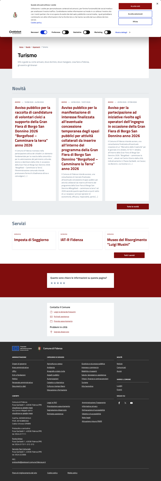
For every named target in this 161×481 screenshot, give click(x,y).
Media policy (72, 472)
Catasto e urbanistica (55, 382)
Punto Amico (17, 438)
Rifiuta (135, 21)
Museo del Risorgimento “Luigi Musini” (127, 242)
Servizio (17, 234)
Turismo (85, 382)
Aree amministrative (20, 367)
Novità (28, 47)
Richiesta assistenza (55, 413)
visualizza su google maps (22, 407)
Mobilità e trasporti (89, 371)
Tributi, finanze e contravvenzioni (95, 378)
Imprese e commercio (90, 367)
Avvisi (119, 371)
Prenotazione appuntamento (58, 406)
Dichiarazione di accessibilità (93, 410)
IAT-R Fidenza (72, 239)
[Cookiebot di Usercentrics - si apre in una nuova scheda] (15, 32)
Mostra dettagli (121, 32)
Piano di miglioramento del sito (24, 472)
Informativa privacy (89, 406)
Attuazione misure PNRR (92, 421)
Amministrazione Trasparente (94, 402)
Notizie (119, 363)
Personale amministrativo (22, 382)
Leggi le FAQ (52, 402)
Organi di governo (19, 363)
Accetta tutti (135, 6)
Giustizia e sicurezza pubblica (93, 363)
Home (21, 47)
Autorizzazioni (52, 378)
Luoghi (119, 385)
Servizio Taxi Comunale (21, 449)
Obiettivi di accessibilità (91, 413)
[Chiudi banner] (157, 3)
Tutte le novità (133, 206)
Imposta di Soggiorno (31, 239)
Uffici (14, 371)
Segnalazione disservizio (56, 410)
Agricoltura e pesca (54, 363)
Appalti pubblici (53, 375)
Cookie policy (36, 22)
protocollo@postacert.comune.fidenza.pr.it (29, 462)
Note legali (86, 417)
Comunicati (121, 367)
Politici (15, 378)
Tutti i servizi (129, 255)
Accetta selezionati (135, 14)
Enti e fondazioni (19, 375)
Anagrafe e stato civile (56, 371)
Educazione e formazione (57, 390)
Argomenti (36, 47)
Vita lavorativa (87, 386)
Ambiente (51, 367)
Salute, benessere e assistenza (94, 375)
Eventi (119, 389)
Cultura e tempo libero (56, 386)
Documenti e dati (19, 386)
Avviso (17, 102)
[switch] (65, 32)
